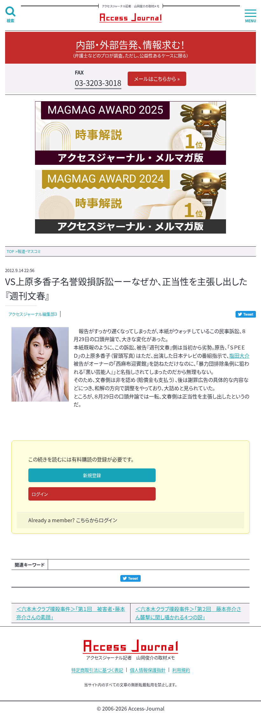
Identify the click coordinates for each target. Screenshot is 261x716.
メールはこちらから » (157, 78)
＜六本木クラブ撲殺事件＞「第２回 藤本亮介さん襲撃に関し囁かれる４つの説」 (188, 613)
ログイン (40, 494)
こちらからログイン (96, 520)
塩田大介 (239, 355)
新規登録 (92, 475)
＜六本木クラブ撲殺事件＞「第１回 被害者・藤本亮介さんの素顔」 (70, 613)
